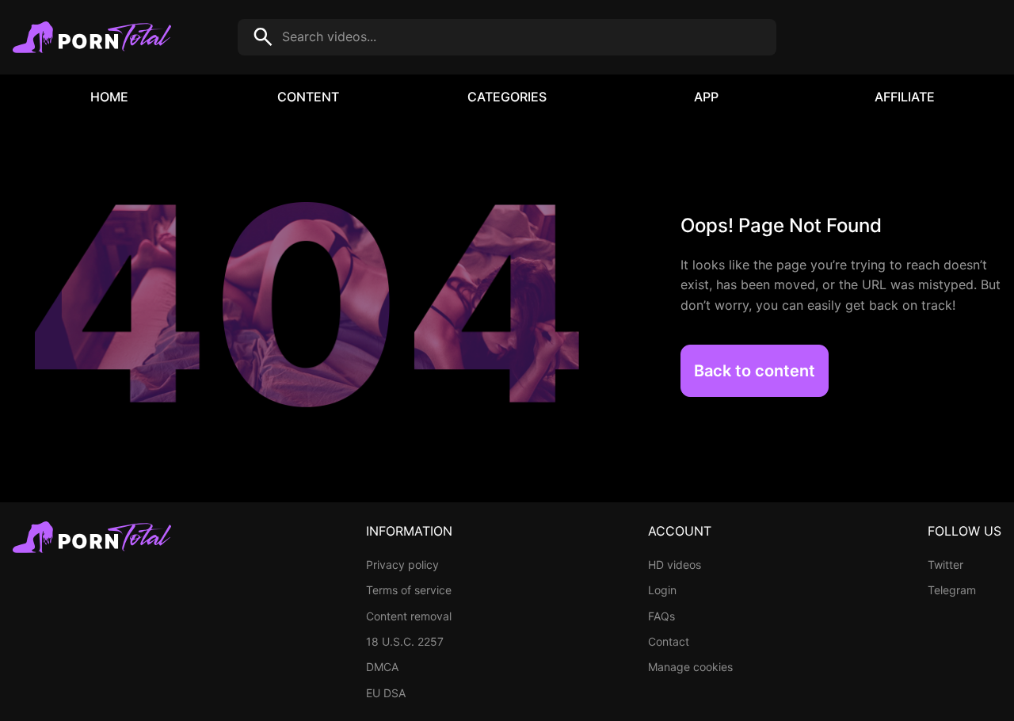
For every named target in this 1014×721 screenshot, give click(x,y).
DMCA (382, 666)
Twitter (945, 564)
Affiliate (905, 97)
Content (308, 97)
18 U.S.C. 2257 (405, 641)
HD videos (674, 564)
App (706, 97)
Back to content (754, 370)
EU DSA (386, 693)
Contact (668, 641)
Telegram (952, 590)
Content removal (409, 616)
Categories (507, 97)
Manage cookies (690, 666)
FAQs (661, 616)
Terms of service (409, 590)
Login (662, 590)
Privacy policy (402, 564)
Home (109, 97)
